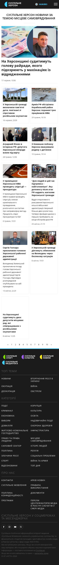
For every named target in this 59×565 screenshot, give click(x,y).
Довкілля (7, 425)
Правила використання (39, 486)
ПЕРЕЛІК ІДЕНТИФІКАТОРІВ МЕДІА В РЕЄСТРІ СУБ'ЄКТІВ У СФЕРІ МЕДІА (44, 504)
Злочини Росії (10, 455)
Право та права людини (10, 439)
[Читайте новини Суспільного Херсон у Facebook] (3, 527)
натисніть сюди (41, 553)
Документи (37, 492)
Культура (36, 410)
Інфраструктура (40, 430)
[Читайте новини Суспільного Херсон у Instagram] (9, 527)
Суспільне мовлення (13, 485)
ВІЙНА (34, 386)
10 (47, 344)
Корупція (36, 405)
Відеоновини (9, 465)
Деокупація (8, 391)
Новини (6, 378)
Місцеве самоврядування (41, 439)
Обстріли (36, 391)
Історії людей (39, 445)
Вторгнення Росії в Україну (42, 380)
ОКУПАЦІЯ (6, 386)
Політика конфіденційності (12, 494)
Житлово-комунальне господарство (14, 432)
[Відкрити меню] (56, 4)
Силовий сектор (11, 445)
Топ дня (35, 465)
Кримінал (7, 410)
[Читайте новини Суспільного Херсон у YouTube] (15, 527)
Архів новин (38, 480)
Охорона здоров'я (41, 425)
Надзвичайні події (42, 420)
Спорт (5, 460)
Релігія (35, 450)
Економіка (7, 415)
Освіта (34, 415)
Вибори (5, 420)
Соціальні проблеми (43, 455)
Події (4, 405)
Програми (7, 500)
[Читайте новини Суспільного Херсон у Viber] (21, 527)
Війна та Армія (39, 460)
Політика (7, 450)
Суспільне (40, 550)
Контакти (7, 480)
